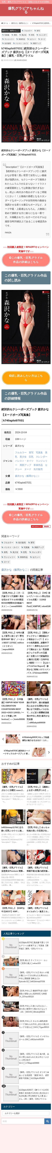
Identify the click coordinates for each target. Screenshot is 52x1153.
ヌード (43, 39)
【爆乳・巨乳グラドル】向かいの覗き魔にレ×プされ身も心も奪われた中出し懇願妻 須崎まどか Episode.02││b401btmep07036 (34, 977)
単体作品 (22, 39)
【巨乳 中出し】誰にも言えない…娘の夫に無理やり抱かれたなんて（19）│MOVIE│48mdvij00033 (33, 1009)
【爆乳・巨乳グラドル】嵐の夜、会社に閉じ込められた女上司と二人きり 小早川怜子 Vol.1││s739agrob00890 (34, 1058)
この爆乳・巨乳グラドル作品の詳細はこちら (27, 259)
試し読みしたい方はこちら (27, 377)
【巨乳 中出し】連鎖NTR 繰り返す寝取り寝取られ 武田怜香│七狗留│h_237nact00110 (33, 994)
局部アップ (37, 43)
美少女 (24, 35)
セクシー (33, 39)
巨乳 (32, 35)
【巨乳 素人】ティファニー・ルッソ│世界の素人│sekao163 (33, 961)
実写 (38, 31)
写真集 (6, 35)
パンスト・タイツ (21, 43)
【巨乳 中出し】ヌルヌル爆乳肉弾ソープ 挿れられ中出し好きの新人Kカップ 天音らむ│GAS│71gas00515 (34, 1024)
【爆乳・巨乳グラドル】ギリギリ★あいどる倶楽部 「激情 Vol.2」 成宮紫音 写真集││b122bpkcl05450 (34, 1075)
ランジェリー (9, 39)
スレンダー (43, 35)
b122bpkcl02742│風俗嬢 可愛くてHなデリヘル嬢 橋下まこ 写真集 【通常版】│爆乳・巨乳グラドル (34, 945)
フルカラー (28, 31)
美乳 (15, 35)
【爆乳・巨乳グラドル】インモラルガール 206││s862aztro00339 (34, 1037)
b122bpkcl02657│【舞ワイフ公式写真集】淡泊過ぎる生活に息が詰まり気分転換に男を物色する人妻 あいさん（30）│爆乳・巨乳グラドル (34, 1094)
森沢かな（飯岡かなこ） (11, 30)
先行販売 (7, 43)
